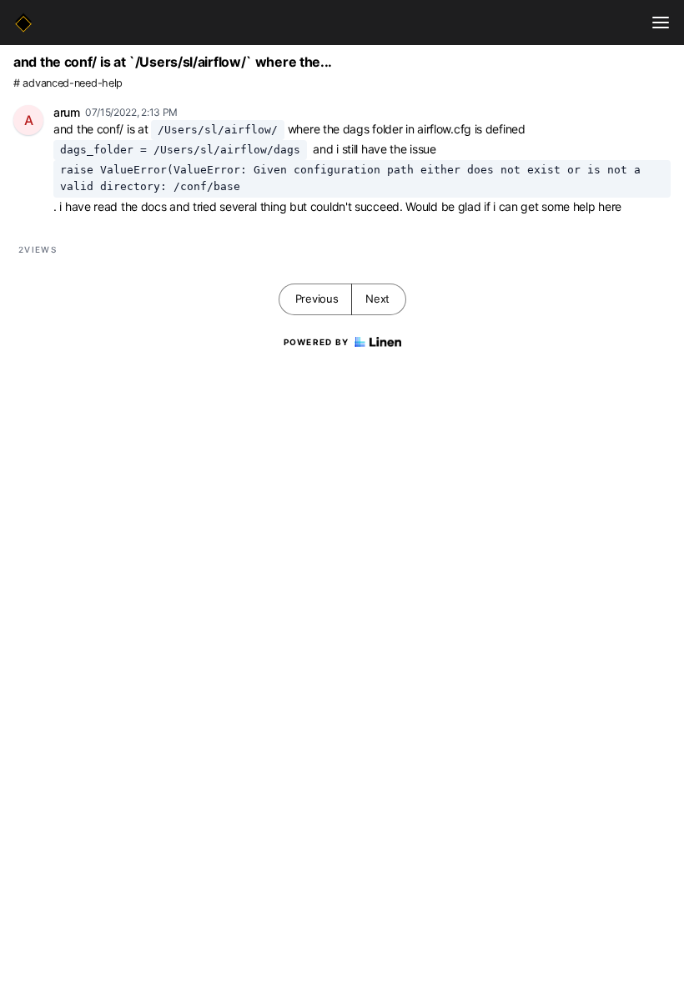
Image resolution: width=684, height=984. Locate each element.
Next (377, 298)
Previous (317, 298)
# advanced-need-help (68, 83)
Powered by (317, 342)
